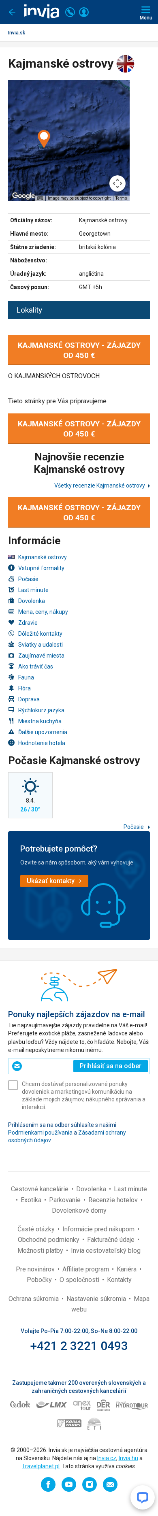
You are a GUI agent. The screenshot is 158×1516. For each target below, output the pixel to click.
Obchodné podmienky (49, 1239)
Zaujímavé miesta (41, 655)
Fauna (26, 677)
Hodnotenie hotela (41, 743)
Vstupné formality (41, 568)
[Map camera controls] (117, 183)
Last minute (33, 590)
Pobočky (40, 1280)
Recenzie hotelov (113, 1200)
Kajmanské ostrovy (42, 557)
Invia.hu (128, 1458)
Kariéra (127, 1269)
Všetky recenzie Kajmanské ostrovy (99, 485)
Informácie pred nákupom (99, 1229)
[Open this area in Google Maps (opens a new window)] (23, 196)
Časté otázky (36, 1229)
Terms (121, 198)
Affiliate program (86, 1269)
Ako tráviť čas (35, 666)
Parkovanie (65, 1200)
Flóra (24, 688)
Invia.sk (16, 33)
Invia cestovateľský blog (106, 1250)
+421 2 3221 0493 (79, 1346)
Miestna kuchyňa (40, 721)
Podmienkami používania (40, 1132)
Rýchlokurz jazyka (41, 710)
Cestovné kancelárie (40, 1189)
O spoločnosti (80, 1280)
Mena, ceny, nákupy (43, 612)
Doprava (29, 699)
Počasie (28, 579)
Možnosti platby (41, 1250)
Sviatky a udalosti (40, 644)
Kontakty (119, 1280)
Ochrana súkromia (34, 1299)
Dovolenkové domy (79, 1210)
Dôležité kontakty (40, 633)
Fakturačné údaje (111, 1239)
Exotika (32, 1200)
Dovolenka (31, 601)
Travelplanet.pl (41, 1466)
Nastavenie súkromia (97, 1299)
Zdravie (28, 623)
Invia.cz (106, 1458)
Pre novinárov (36, 1269)
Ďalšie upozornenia (42, 732)
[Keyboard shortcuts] (40, 198)
